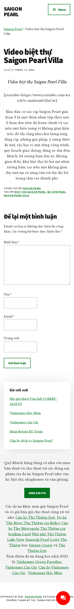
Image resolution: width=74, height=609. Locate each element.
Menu (62, 9)
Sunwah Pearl (37, 540)
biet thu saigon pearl (30, 191)
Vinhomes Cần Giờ (24, 422)
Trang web (11, 338)
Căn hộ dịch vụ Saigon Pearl (31, 440)
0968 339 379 (37, 493)
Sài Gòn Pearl (56, 191)
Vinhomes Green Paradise (39, 562)
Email (9, 316)
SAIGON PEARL (13, 11)
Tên (8, 294)
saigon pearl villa (16, 195)
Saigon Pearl (13, 29)
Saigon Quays (41, 545)
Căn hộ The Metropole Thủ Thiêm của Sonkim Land (38, 528)
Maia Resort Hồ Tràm (26, 431)
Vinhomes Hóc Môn (25, 413)
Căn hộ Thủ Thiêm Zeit (35, 517)
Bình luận (12, 242)
